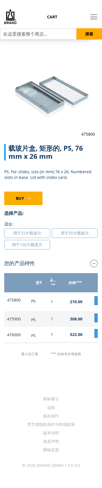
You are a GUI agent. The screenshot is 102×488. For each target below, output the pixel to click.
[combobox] (38, 34)
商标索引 (51, 399)
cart (52, 16)
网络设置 (51, 449)
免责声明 (51, 441)
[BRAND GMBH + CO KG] (8, 16)
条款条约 (51, 415)
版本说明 (51, 432)
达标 (51, 407)
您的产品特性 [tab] (19, 263)
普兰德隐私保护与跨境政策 (51, 424)
